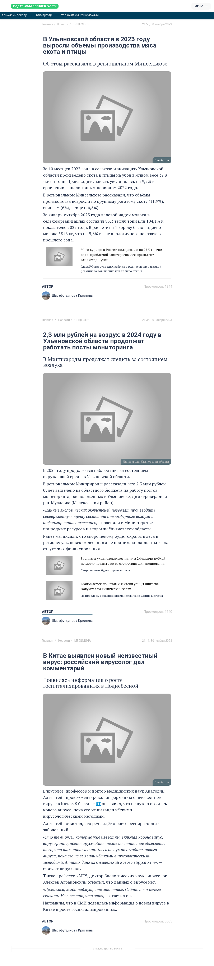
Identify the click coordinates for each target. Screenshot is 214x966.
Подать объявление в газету (34, 6)
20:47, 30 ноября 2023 (157, 950)
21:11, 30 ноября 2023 (157, 640)
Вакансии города (15, 15)
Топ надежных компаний (80, 15)
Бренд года (44, 15)
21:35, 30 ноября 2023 (157, 320)
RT (98, 803)
